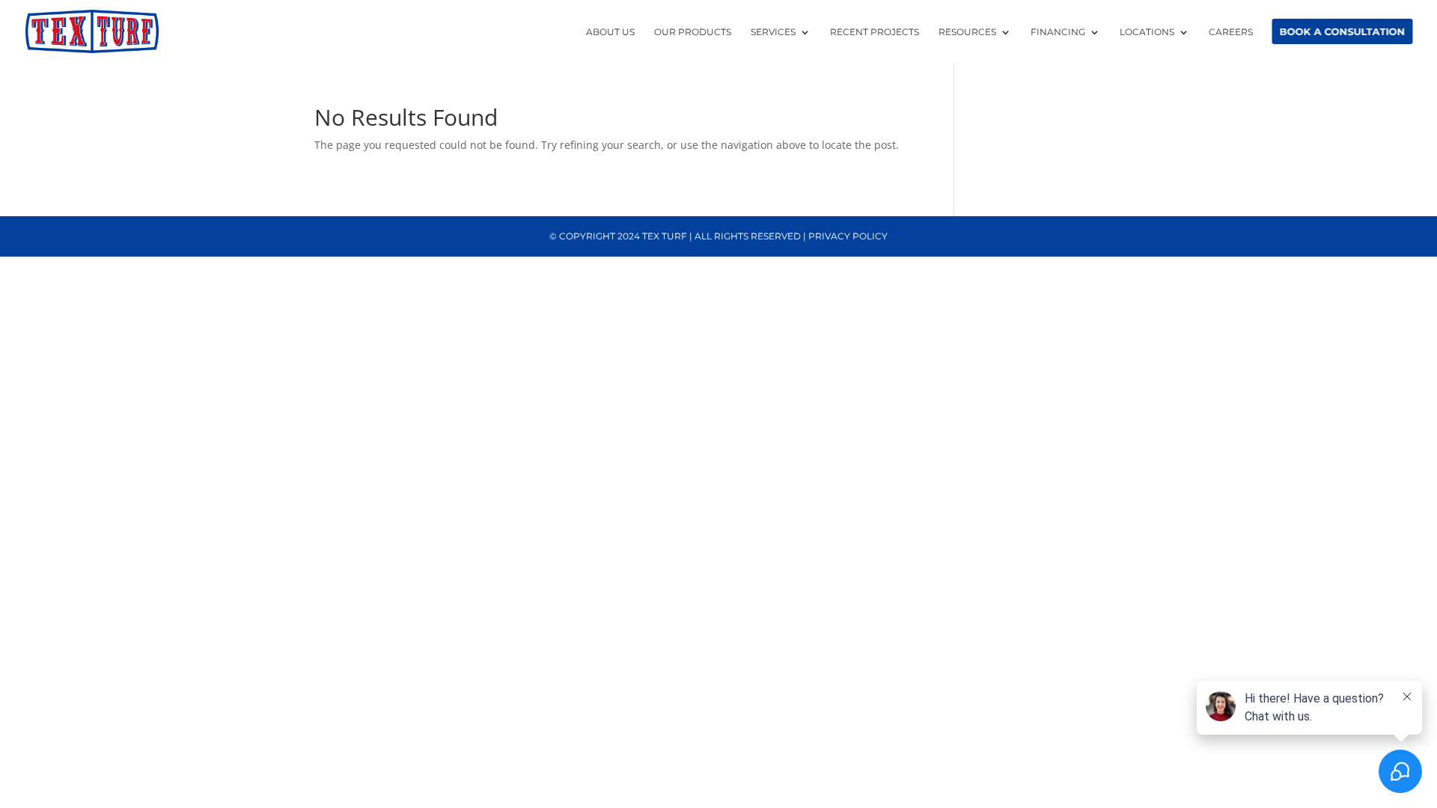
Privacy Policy (848, 236)
